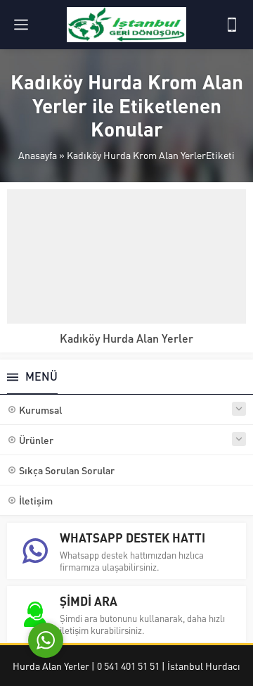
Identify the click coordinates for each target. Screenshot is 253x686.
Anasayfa (37, 154)
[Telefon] (232, 24)
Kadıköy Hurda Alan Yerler (126, 338)
